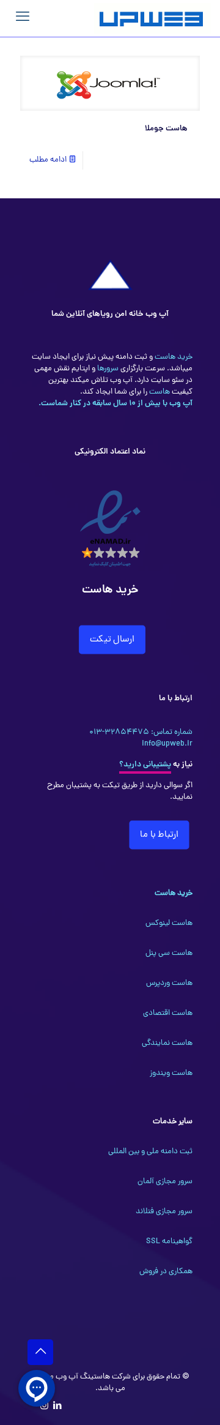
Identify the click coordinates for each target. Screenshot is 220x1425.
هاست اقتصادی (168, 1013)
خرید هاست (173, 357)
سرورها (107, 369)
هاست (158, 392)
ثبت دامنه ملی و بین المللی (150, 1152)
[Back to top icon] (40, 1352)
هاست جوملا (166, 128)
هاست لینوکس (169, 923)
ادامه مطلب (48, 160)
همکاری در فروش (166, 1271)
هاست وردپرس (169, 983)
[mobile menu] (22, 18)
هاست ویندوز (171, 1073)
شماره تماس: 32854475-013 (141, 732)
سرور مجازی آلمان (165, 1182)
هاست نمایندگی (167, 1043)
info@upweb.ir (167, 744)
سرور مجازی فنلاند (164, 1211)
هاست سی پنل (169, 953)
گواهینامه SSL (169, 1241)
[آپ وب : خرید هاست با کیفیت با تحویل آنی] (152, 18)
